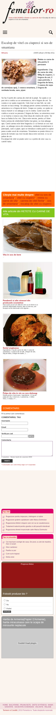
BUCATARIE (18, 18)
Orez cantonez (11, 547)
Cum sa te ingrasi (12, 554)
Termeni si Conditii (10, 710)
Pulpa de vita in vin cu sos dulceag (20, 393)
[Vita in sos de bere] (27, 252)
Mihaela (4, 53)
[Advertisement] (28, 167)
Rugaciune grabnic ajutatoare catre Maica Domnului (26, 520)
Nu (7, 605)
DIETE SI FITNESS (39, 705)
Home (11, 18)
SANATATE (9, 707)
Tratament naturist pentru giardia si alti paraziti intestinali (28, 526)
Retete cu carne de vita (33, 18)
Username (5, 421)
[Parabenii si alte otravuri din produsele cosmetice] (27, 298)
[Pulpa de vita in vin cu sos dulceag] (24, 391)
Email (3, 427)
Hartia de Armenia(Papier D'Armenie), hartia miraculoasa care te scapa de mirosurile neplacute (24, 622)
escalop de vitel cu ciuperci (36, 203)
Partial (8, 609)
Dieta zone (10, 557)
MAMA (50, 705)
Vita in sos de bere (12, 255)
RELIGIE (48, 707)
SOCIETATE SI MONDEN (24, 707)
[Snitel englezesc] (27, 346)
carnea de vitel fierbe (32, 200)
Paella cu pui (11, 550)
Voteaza (7, 611)
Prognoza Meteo (27, 564)
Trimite (7, 461)
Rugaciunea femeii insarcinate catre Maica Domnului (26, 530)
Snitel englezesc (11, 348)
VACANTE (39, 707)
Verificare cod (7, 434)
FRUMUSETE (25, 705)
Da (7, 601)
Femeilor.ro (28, 8)
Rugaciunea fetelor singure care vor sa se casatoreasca (27, 523)
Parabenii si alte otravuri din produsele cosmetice (16, 301)
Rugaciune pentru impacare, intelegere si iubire (24, 516)
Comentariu (6, 440)
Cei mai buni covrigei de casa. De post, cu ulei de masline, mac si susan (28, 543)
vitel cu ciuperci (26, 197)
